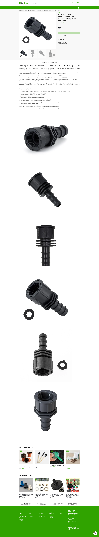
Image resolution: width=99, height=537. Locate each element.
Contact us (31, 516)
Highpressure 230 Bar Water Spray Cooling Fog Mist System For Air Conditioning (41, 495)
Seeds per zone (42, 516)
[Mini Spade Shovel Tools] (42, 457)
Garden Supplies (24, 10)
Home (20, 10)
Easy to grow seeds (42, 512)
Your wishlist (31, 514)
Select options (26, 499)
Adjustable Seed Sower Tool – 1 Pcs (57, 465)
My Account (31, 513)
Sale (39, 517)
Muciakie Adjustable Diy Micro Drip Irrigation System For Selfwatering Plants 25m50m (72, 495)
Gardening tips (51, 513)
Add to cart (69, 32)
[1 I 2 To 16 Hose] (59, 27)
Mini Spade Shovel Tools (39, 466)
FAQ (29, 517)
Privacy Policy (21, 514)
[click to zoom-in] (37, 30)
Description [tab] (44, 62)
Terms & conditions (22, 516)
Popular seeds (41, 513)
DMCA (20, 517)
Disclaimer (21, 519)
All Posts (50, 514)
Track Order (31, 512)
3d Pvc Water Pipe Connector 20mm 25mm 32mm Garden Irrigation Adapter (26, 495)
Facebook (60, 512)
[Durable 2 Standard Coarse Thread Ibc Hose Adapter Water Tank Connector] (57, 485)
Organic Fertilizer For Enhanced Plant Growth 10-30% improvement (72, 467)
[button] (54, 30)
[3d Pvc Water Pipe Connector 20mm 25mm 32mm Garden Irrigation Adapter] (26, 485)
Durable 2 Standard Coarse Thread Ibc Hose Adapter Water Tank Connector (56, 495)
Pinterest (60, 513)
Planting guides (51, 512)
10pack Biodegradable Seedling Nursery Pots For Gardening (25, 467)
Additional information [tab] (52, 62)
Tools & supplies (42, 514)
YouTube (60, 514)
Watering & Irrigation (31, 10)
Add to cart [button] (26, 470)
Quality (20, 513)
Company (21, 512)
